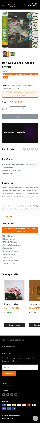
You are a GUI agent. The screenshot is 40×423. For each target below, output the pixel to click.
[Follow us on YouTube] (15, 394)
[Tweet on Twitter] (32, 149)
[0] (34, 4)
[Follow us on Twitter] (7, 394)
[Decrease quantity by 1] (12, 109)
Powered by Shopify (8, 418)
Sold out (20, 117)
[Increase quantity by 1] (23, 109)
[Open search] (25, 5)
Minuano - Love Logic (11, 304)
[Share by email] (36, 149)
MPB (5, 77)
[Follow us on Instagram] (11, 394)
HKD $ (5, 384)
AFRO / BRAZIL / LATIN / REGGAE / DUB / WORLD (20, 74)
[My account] (29, 5)
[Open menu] (3, 5)
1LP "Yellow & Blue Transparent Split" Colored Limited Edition (20, 230)
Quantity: (5, 109)
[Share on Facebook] (24, 149)
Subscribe (9, 374)
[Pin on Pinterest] (28, 149)
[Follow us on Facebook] (3, 394)
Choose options (14, 325)
